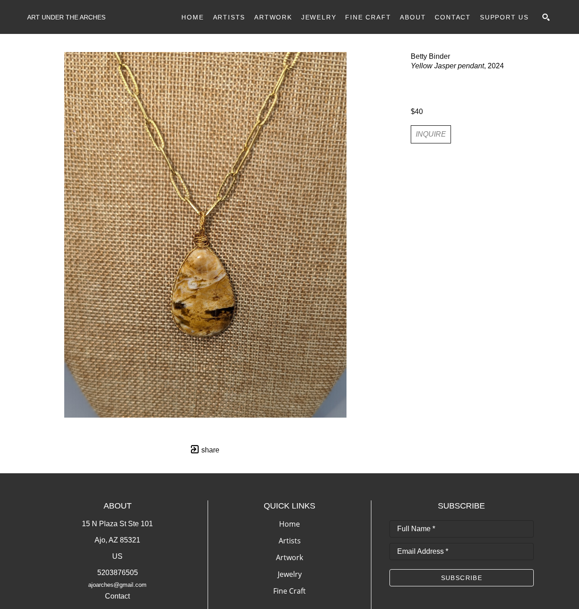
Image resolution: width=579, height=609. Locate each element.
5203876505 (117, 572)
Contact (117, 596)
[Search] (546, 17)
